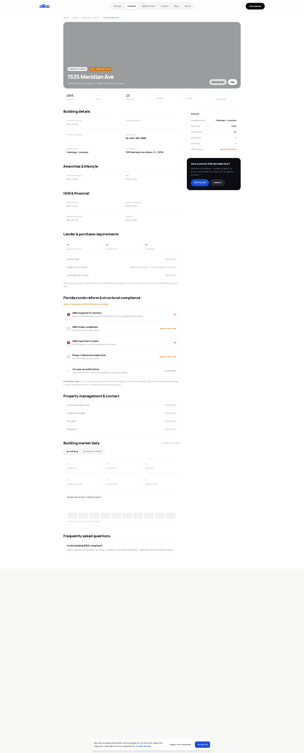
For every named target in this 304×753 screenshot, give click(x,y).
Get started (255, 6)
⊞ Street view (218, 82)
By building (72, 451)
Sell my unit (200, 182)
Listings (117, 6)
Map (232, 82)
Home (65, 17)
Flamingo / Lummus (91, 17)
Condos (131, 6)
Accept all (202, 744)
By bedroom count (92, 451)
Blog (176, 6)
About (188, 6)
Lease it (217, 182)
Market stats (148, 6)
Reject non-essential (180, 744)
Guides (164, 6)
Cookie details (143, 746)
